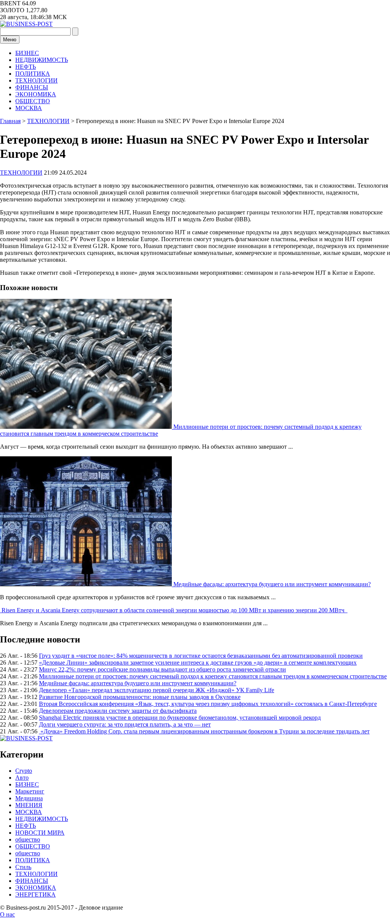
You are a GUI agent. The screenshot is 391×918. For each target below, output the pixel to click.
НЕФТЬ (25, 66)
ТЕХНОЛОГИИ (36, 80)
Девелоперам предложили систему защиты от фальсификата (118, 710)
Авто (22, 777)
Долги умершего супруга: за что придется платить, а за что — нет (125, 724)
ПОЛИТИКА (32, 73)
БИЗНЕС (27, 53)
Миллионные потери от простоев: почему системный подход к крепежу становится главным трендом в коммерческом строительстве (213, 676)
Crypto (23, 770)
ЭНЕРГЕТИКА (35, 894)
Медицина (29, 798)
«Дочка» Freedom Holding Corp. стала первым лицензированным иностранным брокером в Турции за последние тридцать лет (204, 731)
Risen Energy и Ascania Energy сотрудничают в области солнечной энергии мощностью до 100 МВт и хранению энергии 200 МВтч (174, 610)
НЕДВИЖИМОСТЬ (41, 60)
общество (27, 839)
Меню (9, 39)
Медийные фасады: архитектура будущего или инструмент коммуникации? (272, 584)
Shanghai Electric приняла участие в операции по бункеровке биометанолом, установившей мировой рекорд (180, 717)
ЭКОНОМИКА (35, 94)
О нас (7, 914)
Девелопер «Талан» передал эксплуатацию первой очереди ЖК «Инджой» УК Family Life (156, 690)
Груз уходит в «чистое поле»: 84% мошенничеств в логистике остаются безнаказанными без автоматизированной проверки (201, 655)
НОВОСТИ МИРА (40, 832)
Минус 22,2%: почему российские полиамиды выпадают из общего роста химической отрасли (162, 669)
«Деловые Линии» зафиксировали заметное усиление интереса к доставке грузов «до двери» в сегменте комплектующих (198, 662)
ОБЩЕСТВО (32, 101)
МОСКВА (28, 108)
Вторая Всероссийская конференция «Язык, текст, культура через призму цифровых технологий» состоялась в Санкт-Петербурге (208, 704)
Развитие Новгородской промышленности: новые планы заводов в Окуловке (140, 697)
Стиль (23, 867)
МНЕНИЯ (28, 805)
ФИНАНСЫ (31, 87)
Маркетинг (29, 791)
